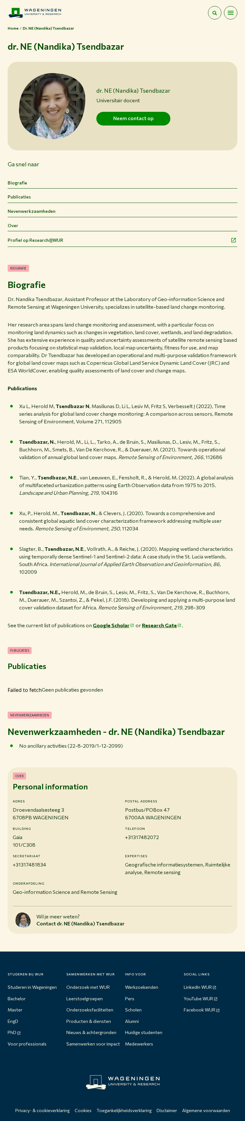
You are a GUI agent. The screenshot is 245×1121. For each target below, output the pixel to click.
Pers (129, 998)
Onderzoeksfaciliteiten (89, 1009)
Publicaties (19, 196)
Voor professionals (27, 1043)
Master (15, 1009)
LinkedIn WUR (198, 987)
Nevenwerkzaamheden (32, 211)
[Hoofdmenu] (230, 12)
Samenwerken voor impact (93, 1043)
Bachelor (17, 998)
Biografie (17, 182)
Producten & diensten (88, 1021)
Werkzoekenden (141, 987)
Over (13, 225)
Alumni (132, 1021)
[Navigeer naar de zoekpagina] (214, 12)
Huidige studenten (143, 1032)
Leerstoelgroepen (84, 998)
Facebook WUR (199, 1009)
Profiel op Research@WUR (35, 240)
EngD (13, 1021)
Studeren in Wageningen (32, 987)
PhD (12, 1032)
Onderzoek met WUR (88, 987)
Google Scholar (111, 625)
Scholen (133, 1009)
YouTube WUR (198, 998)
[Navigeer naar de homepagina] (35, 13)
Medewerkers (139, 1043)
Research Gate (159, 625)
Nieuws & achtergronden (91, 1032)
